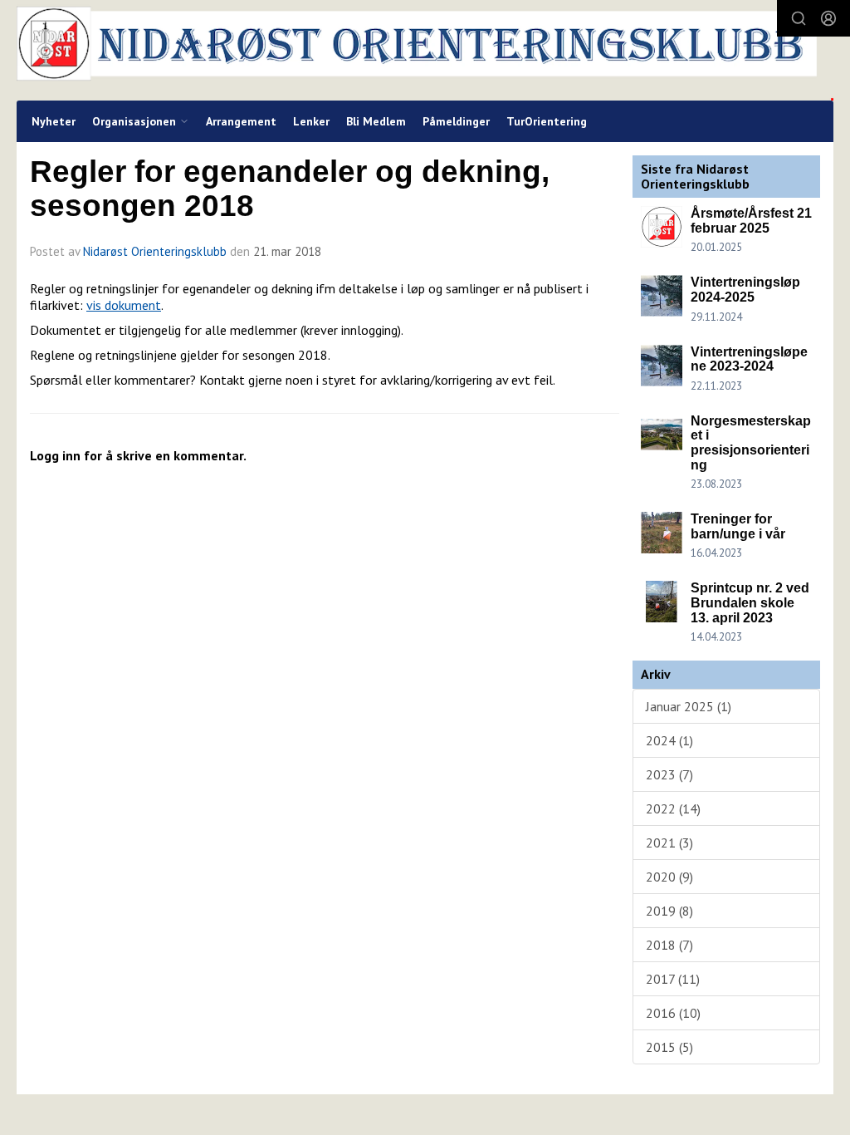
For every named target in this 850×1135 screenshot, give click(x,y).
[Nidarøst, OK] (425, 50)
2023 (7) (669, 774)
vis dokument (123, 305)
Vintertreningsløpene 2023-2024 (749, 359)
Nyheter (54, 121)
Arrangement (241, 121)
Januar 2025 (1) (688, 706)
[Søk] (798, 18)
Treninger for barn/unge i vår (738, 526)
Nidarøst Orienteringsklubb (155, 251)
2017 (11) (673, 978)
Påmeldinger (456, 121)
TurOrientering (546, 121)
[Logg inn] (828, 18)
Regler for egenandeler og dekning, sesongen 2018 (290, 189)
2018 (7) (669, 944)
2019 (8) (669, 910)
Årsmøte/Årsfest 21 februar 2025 (751, 220)
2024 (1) (669, 740)
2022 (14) (673, 808)
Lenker (311, 121)
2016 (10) (673, 1013)
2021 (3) (669, 842)
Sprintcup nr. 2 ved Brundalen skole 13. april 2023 (750, 602)
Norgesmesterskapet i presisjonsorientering (751, 443)
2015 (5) (669, 1047)
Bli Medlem (376, 121)
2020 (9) (669, 876)
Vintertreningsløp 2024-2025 (745, 289)
